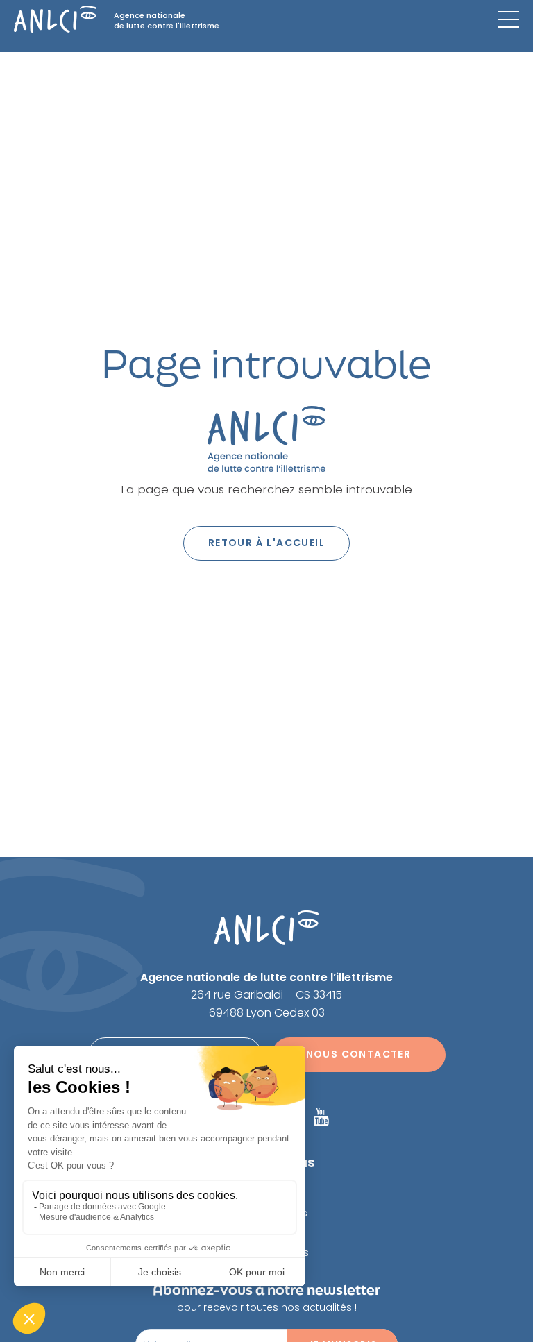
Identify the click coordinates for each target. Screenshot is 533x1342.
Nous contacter (359, 1054)
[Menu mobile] (508, 19)
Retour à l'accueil (266, 543)
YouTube (321, 1117)
